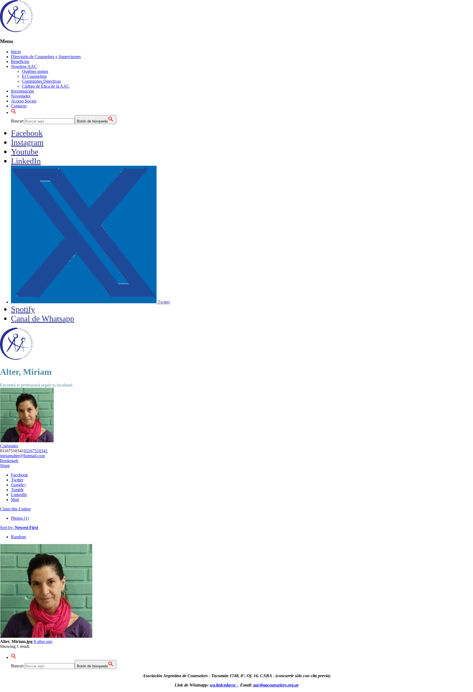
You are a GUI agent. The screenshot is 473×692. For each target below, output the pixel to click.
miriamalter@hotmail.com (22, 455)
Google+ (18, 484)
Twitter (17, 479)
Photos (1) (20, 518)
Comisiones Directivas (41, 81)
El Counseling (34, 76)
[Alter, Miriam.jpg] (46, 636)
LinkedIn (19, 494)
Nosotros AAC (24, 66)
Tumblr (17, 489)
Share (5, 465)
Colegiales (9, 446)
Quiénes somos (35, 71)
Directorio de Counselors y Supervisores (46, 56)
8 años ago (43, 641)
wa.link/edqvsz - (224, 685)
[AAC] (16, 30)
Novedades (20, 96)
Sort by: (19, 527)
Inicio (16, 51)
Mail (15, 499)
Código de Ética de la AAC (46, 86)
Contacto (19, 106)
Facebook (19, 475)
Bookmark (9, 460)
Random (18, 536)
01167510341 (36, 450)
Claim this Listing (15, 509)
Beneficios (20, 61)
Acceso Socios (23, 101)
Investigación (22, 91)
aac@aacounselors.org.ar (276, 685)
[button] (13, 112)
